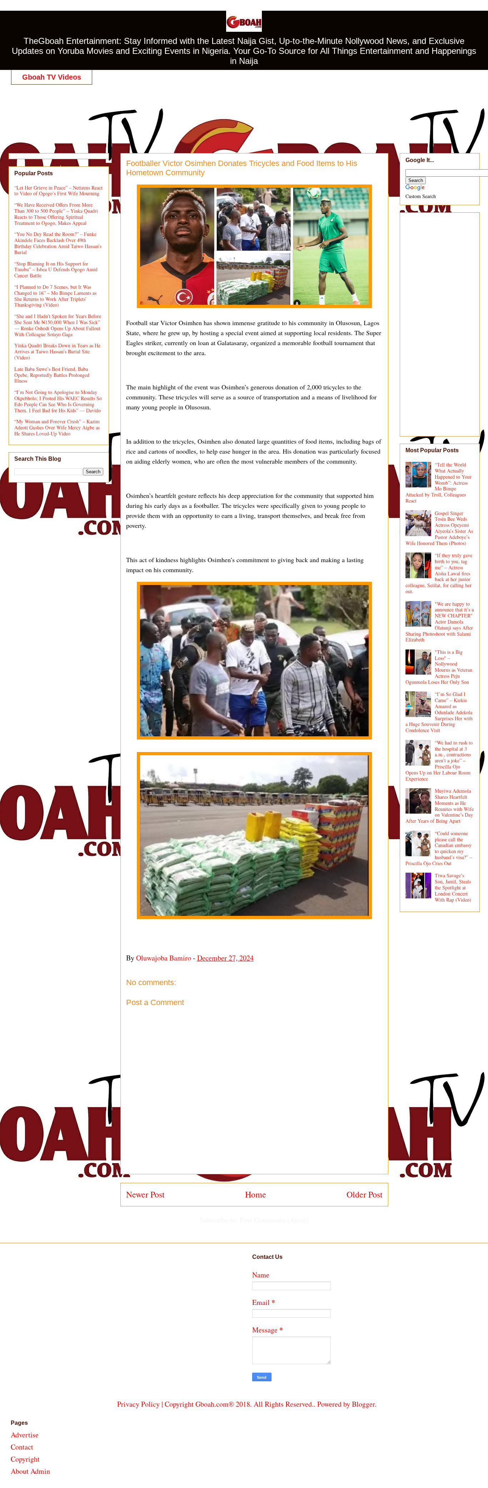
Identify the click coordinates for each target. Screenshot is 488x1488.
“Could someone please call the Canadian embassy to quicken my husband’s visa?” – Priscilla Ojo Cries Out (438, 848)
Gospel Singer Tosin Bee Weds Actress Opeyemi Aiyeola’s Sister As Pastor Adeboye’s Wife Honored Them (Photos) (439, 528)
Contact (22, 1447)
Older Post (365, 1194)
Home (255, 1194)
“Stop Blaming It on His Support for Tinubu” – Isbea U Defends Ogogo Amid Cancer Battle (56, 269)
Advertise (25, 1434)
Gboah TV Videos (51, 77)
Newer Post (145, 1194)
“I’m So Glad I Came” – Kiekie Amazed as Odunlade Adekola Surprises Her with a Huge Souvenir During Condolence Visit (439, 712)
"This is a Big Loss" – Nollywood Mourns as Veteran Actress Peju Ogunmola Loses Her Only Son (439, 667)
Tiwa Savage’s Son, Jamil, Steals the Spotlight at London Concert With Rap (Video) (453, 887)
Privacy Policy (138, 1404)
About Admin (30, 1471)
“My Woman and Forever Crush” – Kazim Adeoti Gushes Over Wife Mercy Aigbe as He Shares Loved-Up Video (57, 427)
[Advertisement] (247, 111)
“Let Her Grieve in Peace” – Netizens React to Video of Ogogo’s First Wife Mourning (58, 190)
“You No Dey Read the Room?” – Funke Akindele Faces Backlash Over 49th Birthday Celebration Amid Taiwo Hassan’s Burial (57, 243)
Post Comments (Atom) (274, 1220)
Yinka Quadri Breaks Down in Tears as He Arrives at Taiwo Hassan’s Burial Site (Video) (57, 351)
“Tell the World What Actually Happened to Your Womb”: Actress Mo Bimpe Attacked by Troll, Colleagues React (438, 482)
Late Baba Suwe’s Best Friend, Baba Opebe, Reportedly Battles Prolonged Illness (51, 374)
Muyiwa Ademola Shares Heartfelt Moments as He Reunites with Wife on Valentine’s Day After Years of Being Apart (439, 805)
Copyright (25, 1459)
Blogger (363, 1404)
